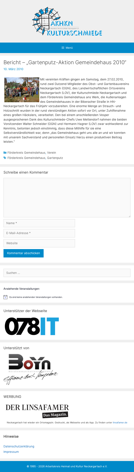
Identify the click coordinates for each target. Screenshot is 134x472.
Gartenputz (55, 158)
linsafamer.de (120, 422)
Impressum (11, 452)
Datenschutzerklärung (18, 446)
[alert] (67, 297)
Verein (51, 152)
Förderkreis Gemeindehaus (26, 152)
